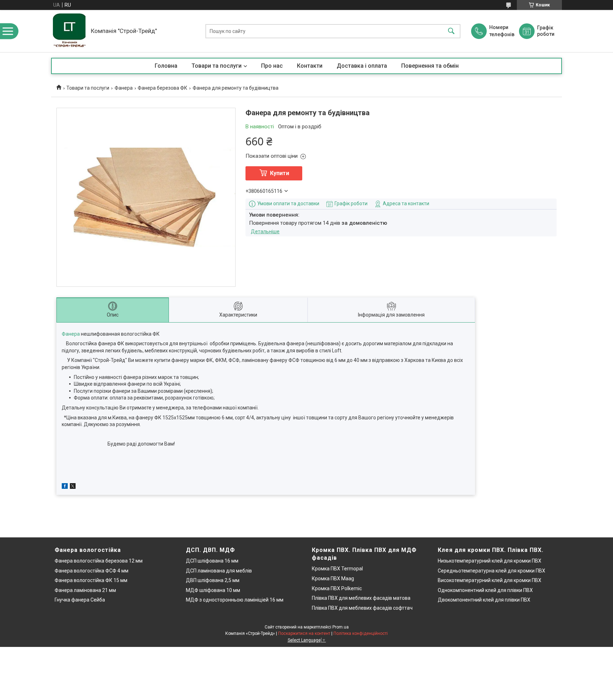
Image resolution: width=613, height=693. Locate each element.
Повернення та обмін (430, 65)
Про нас (272, 65)
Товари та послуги (217, 65)
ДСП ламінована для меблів (219, 571)
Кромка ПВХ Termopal (337, 568)
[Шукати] (451, 31)
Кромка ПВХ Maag (333, 578)
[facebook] (65, 487)
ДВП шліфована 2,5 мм (212, 580)
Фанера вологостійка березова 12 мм (99, 561)
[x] (73, 487)
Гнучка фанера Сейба (80, 600)
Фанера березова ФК (162, 88)
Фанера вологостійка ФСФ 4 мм (91, 571)
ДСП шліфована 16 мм (212, 561)
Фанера (124, 88)
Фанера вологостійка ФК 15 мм (91, 580)
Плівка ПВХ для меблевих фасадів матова (361, 598)
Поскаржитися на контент (304, 633)
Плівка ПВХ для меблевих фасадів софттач (362, 608)
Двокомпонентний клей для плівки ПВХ (484, 600)
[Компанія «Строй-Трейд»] (69, 31)
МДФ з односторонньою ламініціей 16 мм (234, 600)
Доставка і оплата (362, 65)
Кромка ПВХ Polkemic (337, 588)
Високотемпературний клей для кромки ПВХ (489, 580)
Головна (166, 65)
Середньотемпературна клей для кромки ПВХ (491, 571)
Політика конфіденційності (360, 633)
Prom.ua (340, 627)
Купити (279, 173)
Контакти (309, 65)
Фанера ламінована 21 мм (85, 590)
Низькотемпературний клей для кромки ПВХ (489, 561)
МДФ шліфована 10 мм (213, 590)
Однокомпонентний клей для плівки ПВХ (485, 590)
